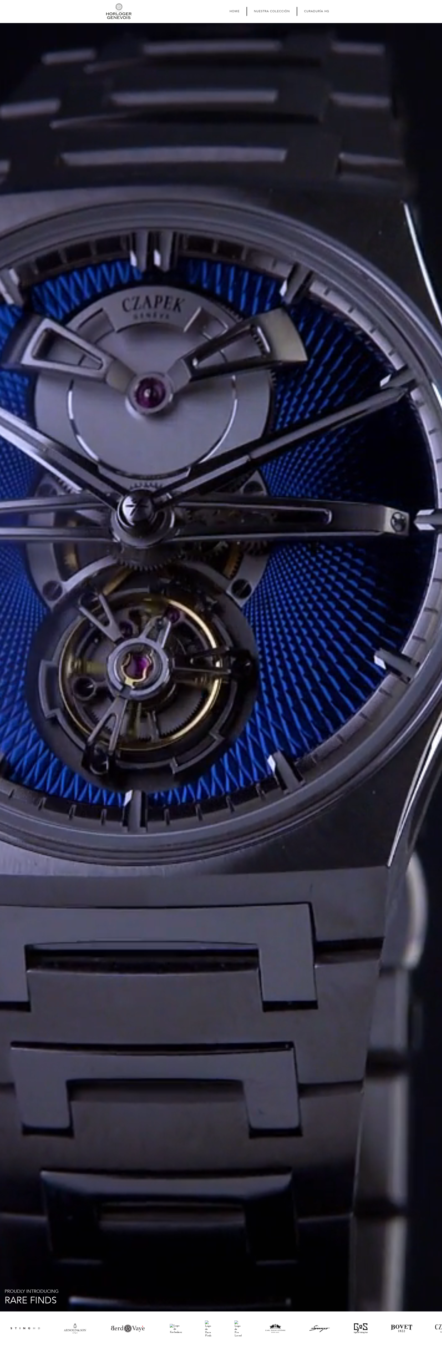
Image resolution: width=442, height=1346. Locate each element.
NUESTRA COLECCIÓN (272, 11)
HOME (235, 11)
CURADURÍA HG (316, 11)
